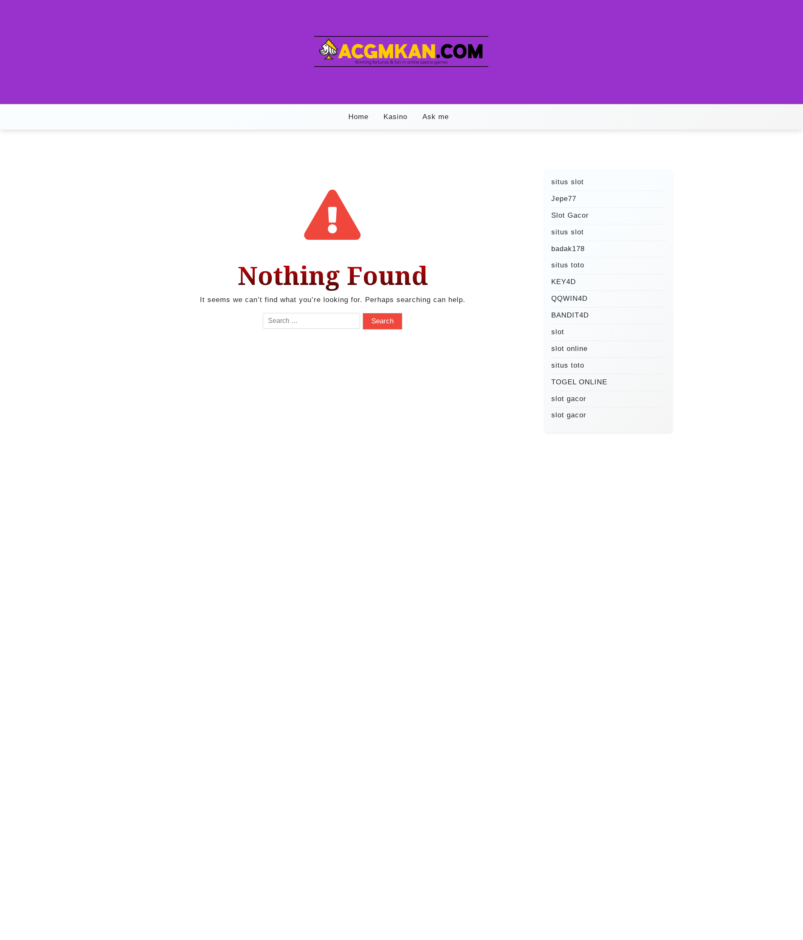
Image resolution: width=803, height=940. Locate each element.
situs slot (567, 182)
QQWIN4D (569, 298)
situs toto (567, 265)
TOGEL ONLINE (579, 382)
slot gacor (568, 398)
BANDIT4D (570, 315)
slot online (569, 349)
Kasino (395, 117)
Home (358, 117)
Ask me (435, 117)
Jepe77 (563, 199)
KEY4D (563, 282)
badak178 (568, 248)
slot (557, 332)
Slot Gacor (570, 215)
